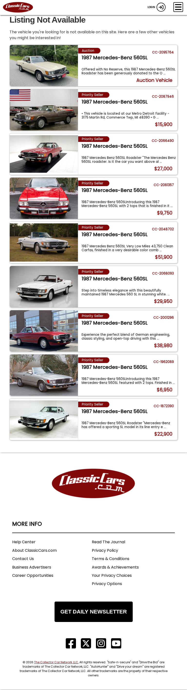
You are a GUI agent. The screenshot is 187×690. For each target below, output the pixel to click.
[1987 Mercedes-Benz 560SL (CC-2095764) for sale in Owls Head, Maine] (44, 65)
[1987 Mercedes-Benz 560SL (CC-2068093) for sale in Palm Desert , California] (44, 286)
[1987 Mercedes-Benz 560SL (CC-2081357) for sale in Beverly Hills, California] (44, 198)
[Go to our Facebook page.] (71, 643)
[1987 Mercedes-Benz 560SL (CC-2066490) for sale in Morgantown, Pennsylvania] (44, 154)
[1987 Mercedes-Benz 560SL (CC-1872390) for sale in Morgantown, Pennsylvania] (44, 419)
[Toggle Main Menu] (178, 7)
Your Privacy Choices (112, 575)
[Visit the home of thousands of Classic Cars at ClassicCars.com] (21, 7)
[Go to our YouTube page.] (116, 643)
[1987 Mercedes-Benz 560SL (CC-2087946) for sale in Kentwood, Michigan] (44, 109)
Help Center (24, 542)
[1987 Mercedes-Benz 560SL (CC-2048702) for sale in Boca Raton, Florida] (44, 242)
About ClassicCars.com (34, 550)
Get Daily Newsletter (93, 612)
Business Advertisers (31, 567)
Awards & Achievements (115, 567)
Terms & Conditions (110, 558)
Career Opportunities (32, 575)
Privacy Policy (105, 550)
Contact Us (23, 558)
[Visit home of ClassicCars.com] (93, 490)
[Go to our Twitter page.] (86, 643)
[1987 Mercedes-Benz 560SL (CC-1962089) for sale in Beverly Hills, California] (44, 375)
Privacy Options (107, 583)
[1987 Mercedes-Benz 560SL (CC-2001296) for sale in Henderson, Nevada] (44, 331)
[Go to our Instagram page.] (101, 643)
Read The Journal (108, 542)
